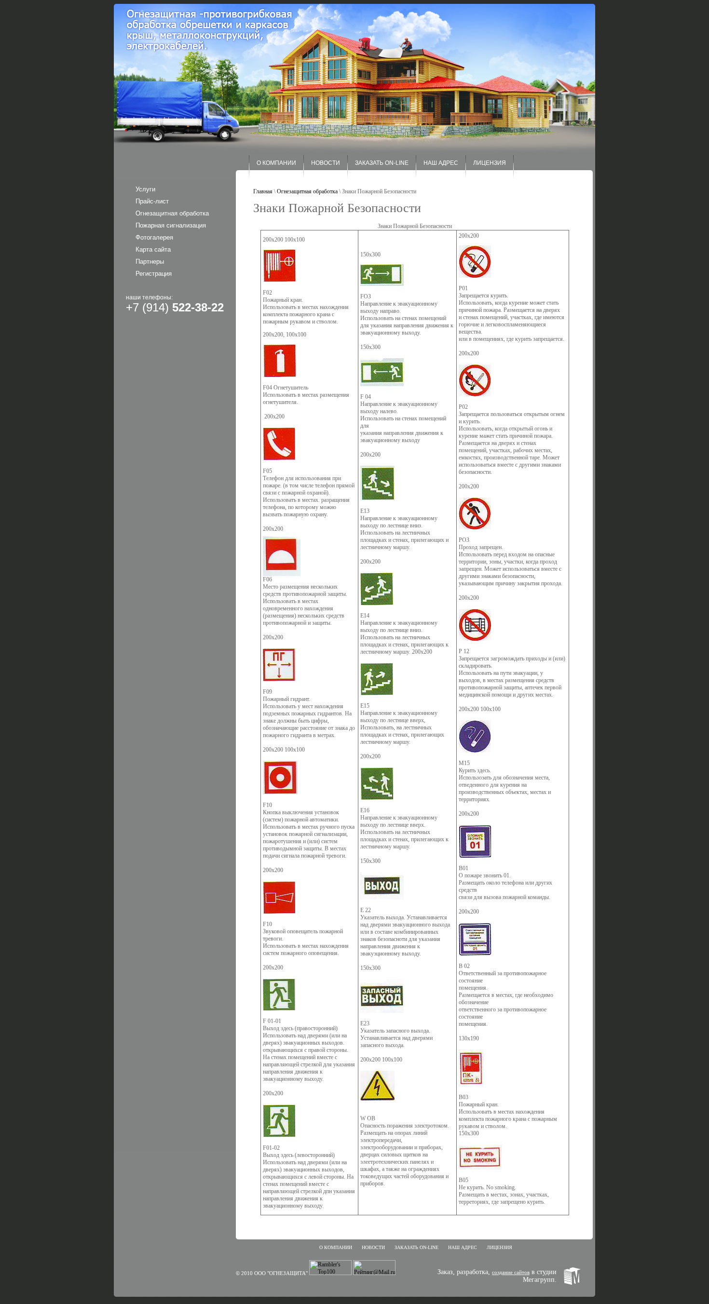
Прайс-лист (152, 201)
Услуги (145, 189)
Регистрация (154, 273)
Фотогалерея (154, 237)
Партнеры (150, 261)
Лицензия (489, 163)
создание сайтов (511, 1272)
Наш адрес (440, 163)
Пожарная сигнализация (171, 225)
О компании (276, 163)
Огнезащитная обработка (172, 213)
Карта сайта (153, 249)
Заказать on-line (382, 163)
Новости (325, 163)
